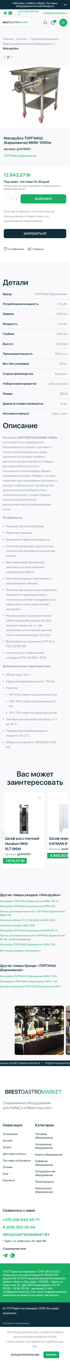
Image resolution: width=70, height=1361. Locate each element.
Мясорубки (10, 48)
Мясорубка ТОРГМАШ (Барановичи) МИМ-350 (27, 906)
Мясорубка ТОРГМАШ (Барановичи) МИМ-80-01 (29, 930)
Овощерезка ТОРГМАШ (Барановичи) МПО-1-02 (28, 981)
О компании (10, 1134)
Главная (8, 39)
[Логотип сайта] (16, 22)
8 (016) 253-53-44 (19, 1227)
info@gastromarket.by (55, 13)
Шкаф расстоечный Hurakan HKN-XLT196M (22, 843)
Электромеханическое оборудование (28, 44)
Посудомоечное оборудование (45, 1173)
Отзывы (8, 1167)
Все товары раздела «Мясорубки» (20, 950)
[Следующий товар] (12, 57)
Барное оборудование (49, 1154)
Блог (6, 1173)
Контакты (9, 1180)
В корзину (43, 199)
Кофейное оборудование (44, 1163)
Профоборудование (44, 39)
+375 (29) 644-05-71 (21, 1219)
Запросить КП (35, 233)
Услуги (7, 1147)
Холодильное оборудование (44, 1146)
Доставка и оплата (14, 1154)
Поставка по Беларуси (17, 1160)
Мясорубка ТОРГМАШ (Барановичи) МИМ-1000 (28, 976)
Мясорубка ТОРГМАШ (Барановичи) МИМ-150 (27, 944)
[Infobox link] (35, 1323)
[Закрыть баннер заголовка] (65, 4)
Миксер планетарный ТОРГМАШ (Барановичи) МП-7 (31, 986)
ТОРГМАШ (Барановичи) (20, 156)
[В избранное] (40, 798)
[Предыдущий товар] (5, 57)
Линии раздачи (44, 1181)
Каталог (22, 39)
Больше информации (25, 1354)
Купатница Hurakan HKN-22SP (17, 925)
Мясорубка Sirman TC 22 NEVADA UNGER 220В (27, 920)
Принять (51, 1355)
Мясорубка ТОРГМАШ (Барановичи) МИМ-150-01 (29, 901)
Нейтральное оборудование (44, 1190)
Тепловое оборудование (44, 1135)
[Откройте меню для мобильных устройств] (63, 22)
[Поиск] (45, 22)
